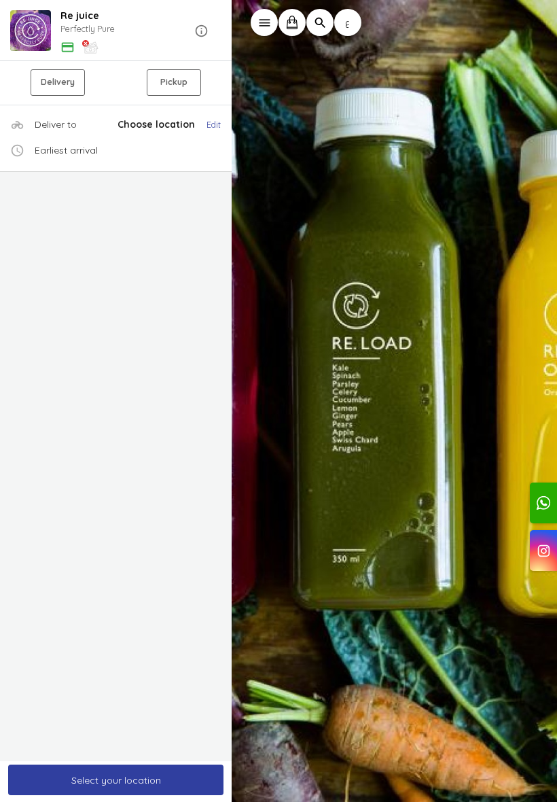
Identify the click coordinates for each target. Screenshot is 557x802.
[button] (116, 31)
